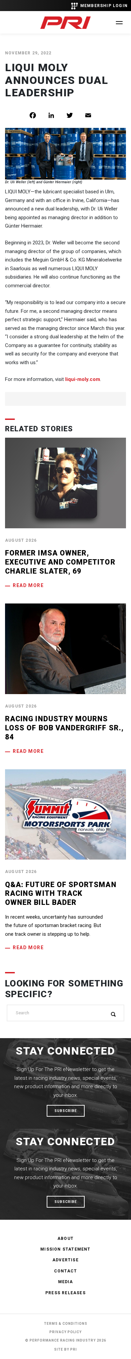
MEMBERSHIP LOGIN (104, 5)
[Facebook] (38, 115)
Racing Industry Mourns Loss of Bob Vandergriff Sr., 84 (64, 728)
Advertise (65, 1260)
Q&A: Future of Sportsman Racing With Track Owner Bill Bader (61, 893)
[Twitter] (75, 115)
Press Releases (65, 1293)
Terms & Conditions (65, 1323)
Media (65, 1281)
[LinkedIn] (56, 115)
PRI (73, 1349)
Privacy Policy (65, 1332)
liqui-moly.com (82, 379)
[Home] (65, 22)
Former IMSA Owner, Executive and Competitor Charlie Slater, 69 (60, 562)
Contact (65, 1271)
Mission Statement (65, 1249)
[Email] (93, 115)
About (65, 1238)
